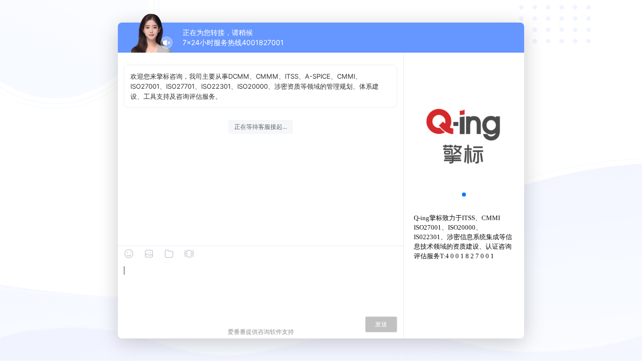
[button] (464, 195)
